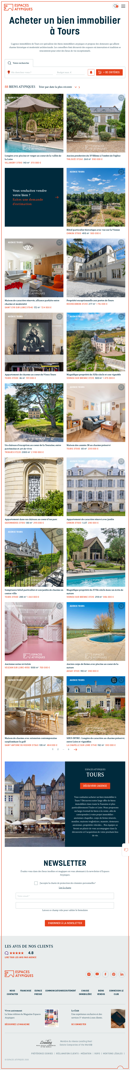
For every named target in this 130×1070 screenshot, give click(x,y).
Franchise (25, 991)
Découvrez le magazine (17, 1024)
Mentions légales (113, 1053)
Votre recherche (21, 63)
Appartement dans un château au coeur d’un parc (31, 519)
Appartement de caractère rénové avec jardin (90, 519)
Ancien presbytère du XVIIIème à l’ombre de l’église (93, 155)
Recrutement (69, 991)
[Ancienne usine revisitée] (34, 631)
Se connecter (78, 1024)
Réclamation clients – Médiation (73, 1053)
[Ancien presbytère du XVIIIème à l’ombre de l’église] (96, 123)
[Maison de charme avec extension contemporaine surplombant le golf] (34, 705)
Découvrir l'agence (95, 786)
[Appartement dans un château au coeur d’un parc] (34, 486)
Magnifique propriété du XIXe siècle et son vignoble (94, 374)
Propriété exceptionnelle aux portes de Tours (90, 300)
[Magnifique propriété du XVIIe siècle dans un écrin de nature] (96, 557)
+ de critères (111, 72)
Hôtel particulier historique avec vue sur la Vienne (93, 230)
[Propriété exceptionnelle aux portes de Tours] (96, 268)
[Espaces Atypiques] (18, 9)
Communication (53, 991)
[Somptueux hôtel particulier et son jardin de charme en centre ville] (34, 557)
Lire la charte (65, 887)
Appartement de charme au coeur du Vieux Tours (30, 374)
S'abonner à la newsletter (65, 923)
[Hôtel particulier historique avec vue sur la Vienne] (96, 197)
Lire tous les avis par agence (20, 957)
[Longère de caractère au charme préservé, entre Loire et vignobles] (96, 705)
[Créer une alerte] (91, 72)
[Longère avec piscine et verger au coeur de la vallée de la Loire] (34, 123)
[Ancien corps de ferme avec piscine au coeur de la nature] (96, 631)
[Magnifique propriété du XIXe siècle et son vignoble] (96, 342)
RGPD (97, 1053)
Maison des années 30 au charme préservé (88, 445)
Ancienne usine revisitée (18, 664)
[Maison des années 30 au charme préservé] (96, 412)
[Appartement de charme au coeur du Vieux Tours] (34, 342)
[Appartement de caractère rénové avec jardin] (96, 486)
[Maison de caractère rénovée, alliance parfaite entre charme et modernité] (34, 268)
